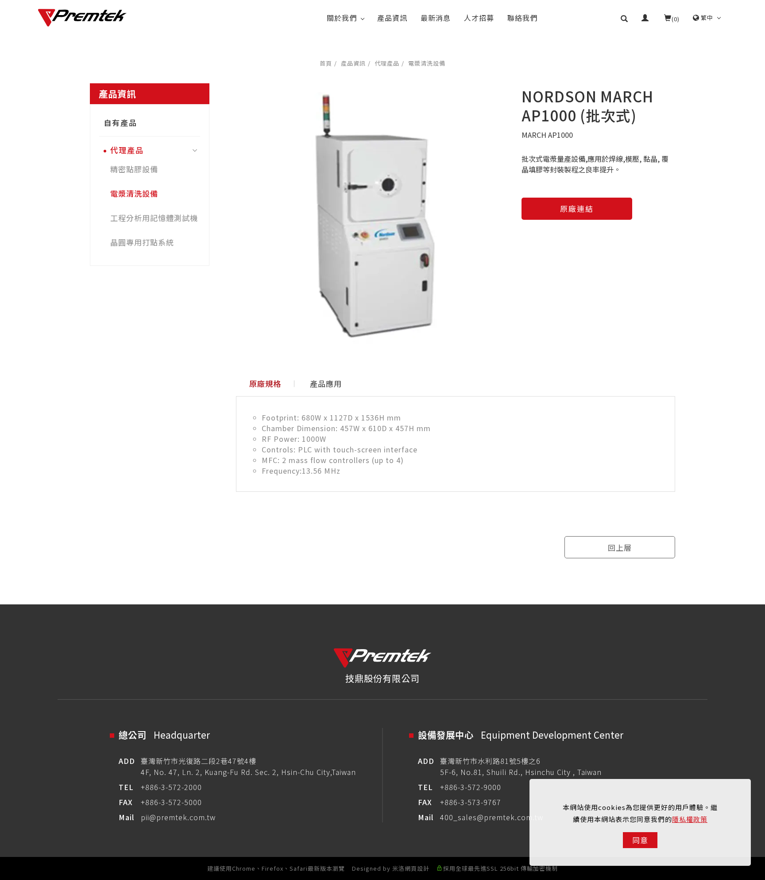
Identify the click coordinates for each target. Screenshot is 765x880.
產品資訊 (392, 17)
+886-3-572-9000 (470, 787)
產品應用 (326, 383)
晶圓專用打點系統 (142, 242)
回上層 (620, 547)
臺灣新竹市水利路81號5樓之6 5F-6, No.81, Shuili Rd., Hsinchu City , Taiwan (521, 766)
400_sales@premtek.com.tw (491, 817)
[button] (624, 17)
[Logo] (82, 18)
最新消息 (436, 17)
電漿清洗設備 (426, 63)
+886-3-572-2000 (171, 787)
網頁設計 (417, 868)
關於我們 (342, 17)
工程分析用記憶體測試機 (154, 217)
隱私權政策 (689, 819)
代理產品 (387, 63)
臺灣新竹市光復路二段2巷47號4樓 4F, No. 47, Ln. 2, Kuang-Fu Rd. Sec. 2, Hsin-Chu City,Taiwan (248, 766)
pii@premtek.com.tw (178, 817)
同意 (640, 839)
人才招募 (479, 17)
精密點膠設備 (134, 169)
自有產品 (120, 122)
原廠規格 (265, 383)
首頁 (326, 63)
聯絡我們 (522, 17)
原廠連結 (577, 208)
